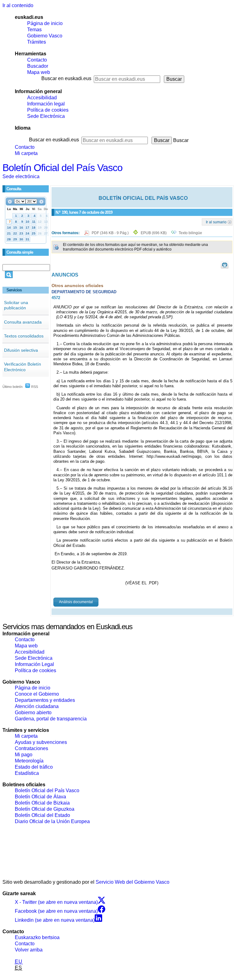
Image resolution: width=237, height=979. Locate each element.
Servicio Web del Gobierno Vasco (132, 882)
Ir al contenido (17, 5)
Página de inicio (45, 23)
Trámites (36, 42)
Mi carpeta (26, 153)
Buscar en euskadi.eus (66, 78)
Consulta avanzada (23, 322)
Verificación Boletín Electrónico (22, 367)
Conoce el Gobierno (37, 694)
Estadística (27, 773)
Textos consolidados (24, 335)
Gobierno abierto (33, 712)
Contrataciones (31, 748)
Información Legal (34, 664)
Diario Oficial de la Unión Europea (52, 821)
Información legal (46, 103)
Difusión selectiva (21, 350)
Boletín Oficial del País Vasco (62, 167)
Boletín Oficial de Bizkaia (42, 802)
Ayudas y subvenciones (41, 742)
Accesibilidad (42, 97)
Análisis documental (76, 602)
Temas (34, 29)
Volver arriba (29, 949)
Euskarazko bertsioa (37, 937)
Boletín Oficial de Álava (40, 796)
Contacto (37, 59)
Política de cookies (48, 110)
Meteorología (29, 760)
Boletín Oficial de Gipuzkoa (44, 809)
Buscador (37, 66)
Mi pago (23, 754)
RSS (34, 387)
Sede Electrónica (46, 116)
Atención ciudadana (37, 706)
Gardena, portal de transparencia (51, 718)
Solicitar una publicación (16, 305)
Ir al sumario (216, 222)
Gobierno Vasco (44, 35)
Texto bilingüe (190, 233)
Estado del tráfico (34, 767)
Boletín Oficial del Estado (42, 815)
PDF (111, 233)
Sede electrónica (21, 176)
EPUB (154, 233)
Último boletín (12, 387)
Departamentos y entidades (45, 700)
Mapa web (38, 72)
